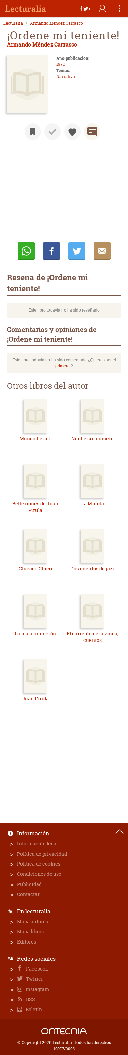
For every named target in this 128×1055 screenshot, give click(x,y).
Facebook (36, 968)
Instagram (37, 989)
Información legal (37, 843)
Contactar (28, 894)
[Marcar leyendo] (33, 131)
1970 (60, 64)
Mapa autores (32, 921)
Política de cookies (38, 863)
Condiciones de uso (39, 874)
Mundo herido (35, 438)
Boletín (33, 1009)
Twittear (76, 251)
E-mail (102, 251)
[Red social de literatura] (25, 8)
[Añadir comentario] (92, 131)
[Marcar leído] (52, 131)
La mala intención (35, 633)
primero (62, 366)
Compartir (51, 251)
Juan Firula (35, 698)
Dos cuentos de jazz (92, 568)
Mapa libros (30, 931)
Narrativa (65, 76)
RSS (30, 999)
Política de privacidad (42, 853)
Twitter (34, 979)
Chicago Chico (35, 568)
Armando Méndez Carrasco (56, 23)
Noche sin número (92, 438)
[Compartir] (85, 8)
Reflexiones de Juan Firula (35, 507)
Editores (26, 941)
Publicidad (29, 884)
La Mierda (92, 503)
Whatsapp (26, 251)
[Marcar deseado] (72, 131)
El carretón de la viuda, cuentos (92, 637)
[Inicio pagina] (119, 831)
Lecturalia (13, 23)
